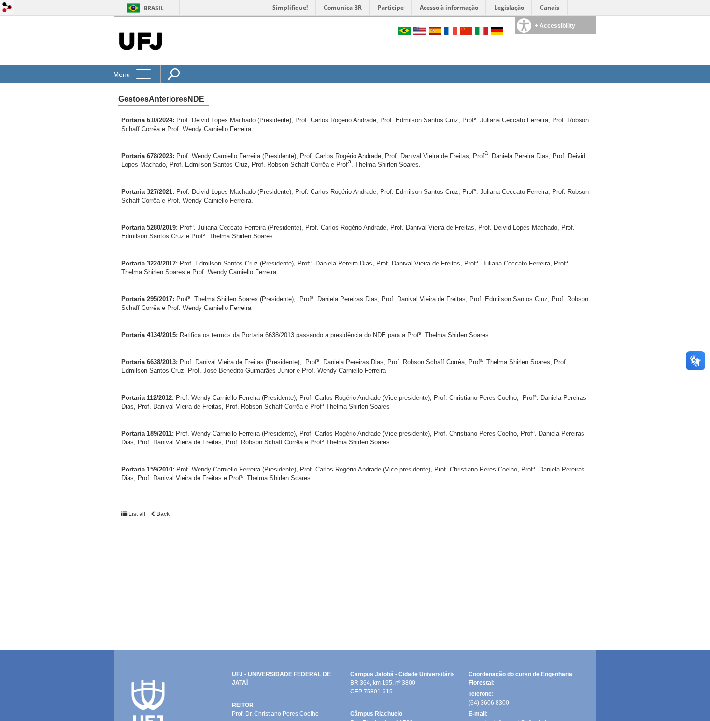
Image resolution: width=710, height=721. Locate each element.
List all (137, 514)
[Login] (7, 8)
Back (162, 514)
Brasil (153, 8)
